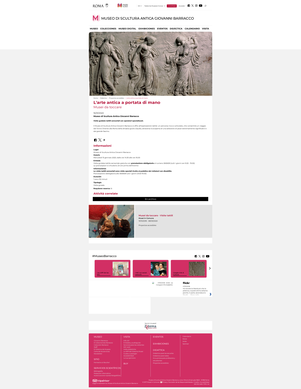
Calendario (192, 28)
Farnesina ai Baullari (102, 362)
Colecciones (108, 28)
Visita (205, 28)
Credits (196, 382)
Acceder (182, 6)
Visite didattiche (129, 349)
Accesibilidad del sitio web (201, 383)
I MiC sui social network (141, 274)
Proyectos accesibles (116, 98)
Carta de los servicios (102, 351)
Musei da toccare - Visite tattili (156, 215)
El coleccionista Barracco (103, 343)
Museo (94, 28)
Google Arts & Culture (178, 274)
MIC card (126, 347)
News (185, 339)
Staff (95, 347)
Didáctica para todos (161, 356)
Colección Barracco (101, 345)
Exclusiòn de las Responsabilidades (181, 382)
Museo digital (127, 28)
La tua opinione (129, 358)
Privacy (164, 382)
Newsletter (98, 354)
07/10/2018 (195, 291)
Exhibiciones (147, 28)
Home (95, 98)
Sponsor (186, 344)
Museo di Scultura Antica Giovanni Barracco (147, 18)
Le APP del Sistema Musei (133, 351)
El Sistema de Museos (102, 349)
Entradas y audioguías (132, 343)
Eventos (162, 28)
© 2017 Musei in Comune (150, 382)
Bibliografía (98, 371)
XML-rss (206, 384)
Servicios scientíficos (107, 368)
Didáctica (176, 28)
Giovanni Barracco (101, 341)
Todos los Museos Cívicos (153, 6)
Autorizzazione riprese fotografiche (107, 375)
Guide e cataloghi (130, 354)
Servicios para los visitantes (133, 345)
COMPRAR (172, 6)
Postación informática (102, 373)
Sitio (96, 359)
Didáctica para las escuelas (163, 353)
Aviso (185, 341)
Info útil (126, 341)
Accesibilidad (128, 356)
